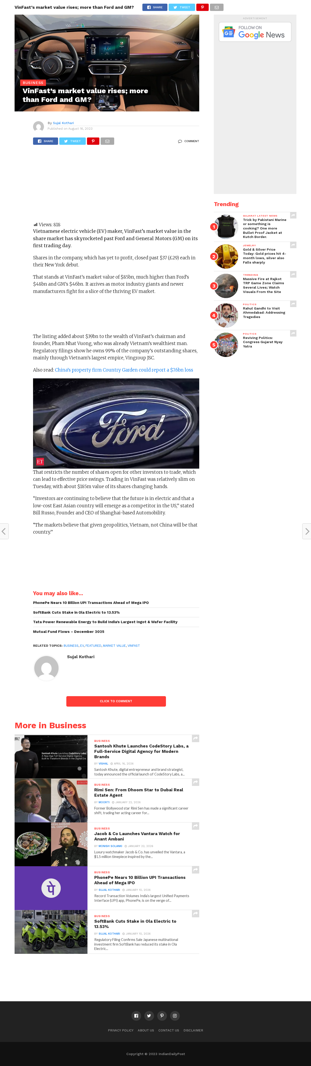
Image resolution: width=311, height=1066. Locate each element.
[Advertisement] (116, 186)
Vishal (103, 763)
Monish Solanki (110, 846)
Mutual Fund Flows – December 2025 (68, 631)
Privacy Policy (120, 1030)
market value (114, 645)
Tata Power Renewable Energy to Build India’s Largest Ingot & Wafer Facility (105, 622)
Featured (93, 645)
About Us (146, 1030)
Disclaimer (193, 1030)
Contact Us (168, 1030)
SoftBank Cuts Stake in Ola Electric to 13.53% (76, 612)
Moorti (104, 802)
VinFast (134, 645)
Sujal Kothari (63, 123)
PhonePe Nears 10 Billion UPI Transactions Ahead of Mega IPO (91, 603)
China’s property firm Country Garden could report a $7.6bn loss (124, 370)
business (71, 645)
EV (82, 645)
